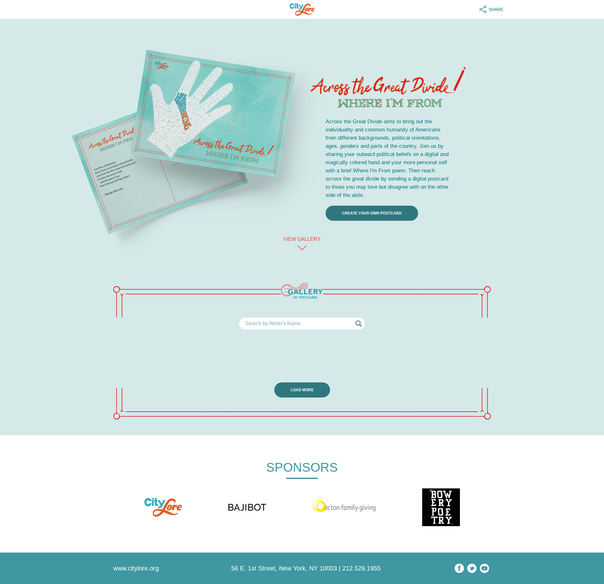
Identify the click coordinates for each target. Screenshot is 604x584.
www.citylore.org (136, 568)
